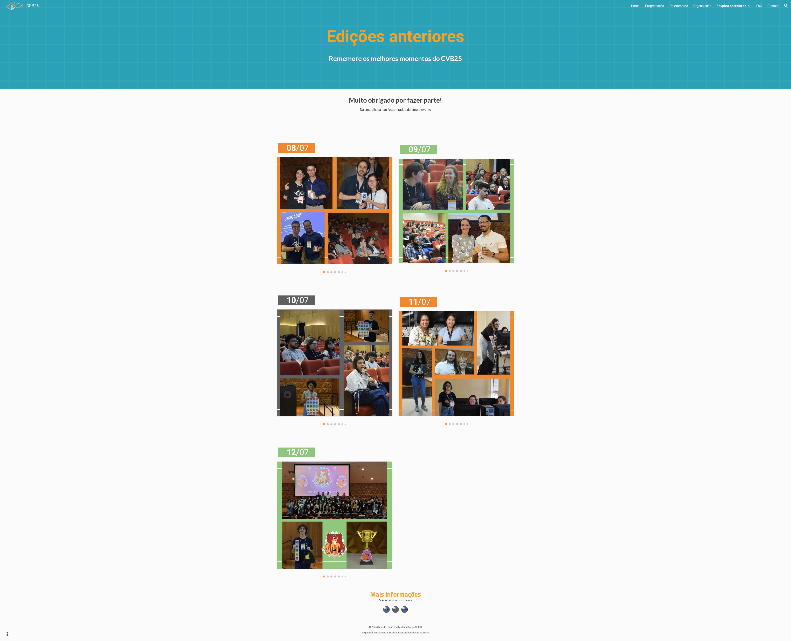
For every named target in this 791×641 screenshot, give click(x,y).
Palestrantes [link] (678, 6)
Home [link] (635, 6)
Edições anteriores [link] (732, 6)
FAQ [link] (759, 6)
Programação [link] (654, 6)
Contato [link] (773, 6)
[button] (786, 6)
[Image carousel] (334, 215)
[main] (395, 36)
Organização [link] (702, 6)
